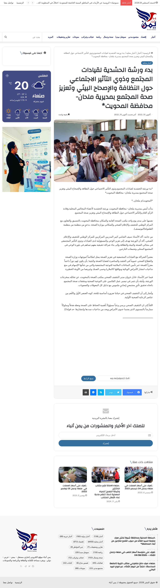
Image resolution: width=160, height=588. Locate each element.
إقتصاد (143, 37)
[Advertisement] (106, 346)
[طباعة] (86, 392)
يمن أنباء (112, 582)
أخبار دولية (83, 536)
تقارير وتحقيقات (63, 37)
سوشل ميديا (120, 37)
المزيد (50, 37)
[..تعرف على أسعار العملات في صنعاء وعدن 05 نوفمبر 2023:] (73, 475)
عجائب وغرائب (87, 37)
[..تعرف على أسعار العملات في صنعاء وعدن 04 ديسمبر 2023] (139, 475)
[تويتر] (28, 566)
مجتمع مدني (133, 37)
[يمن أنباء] (146, 18)
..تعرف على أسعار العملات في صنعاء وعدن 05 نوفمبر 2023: (74, 489)
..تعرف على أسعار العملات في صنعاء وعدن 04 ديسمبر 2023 (139, 487)
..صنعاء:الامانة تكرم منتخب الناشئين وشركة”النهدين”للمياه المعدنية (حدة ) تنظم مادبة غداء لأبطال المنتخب (107, 492)
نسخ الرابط (88, 378)
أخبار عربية (66, 536)
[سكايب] (101, 392)
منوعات (75, 37)
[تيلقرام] (25, 566)
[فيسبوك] (32, 566)
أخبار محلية (131, 53)
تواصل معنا (8, 2)
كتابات (67, 563)
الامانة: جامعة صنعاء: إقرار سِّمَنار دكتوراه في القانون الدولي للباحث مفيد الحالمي (84, 2)
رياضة (98, 37)
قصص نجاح (82, 563)
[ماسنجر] (93, 392)
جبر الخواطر (76, 547)
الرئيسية (20, 2)
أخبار (153, 37)
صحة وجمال (108, 37)
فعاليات (97, 563)
